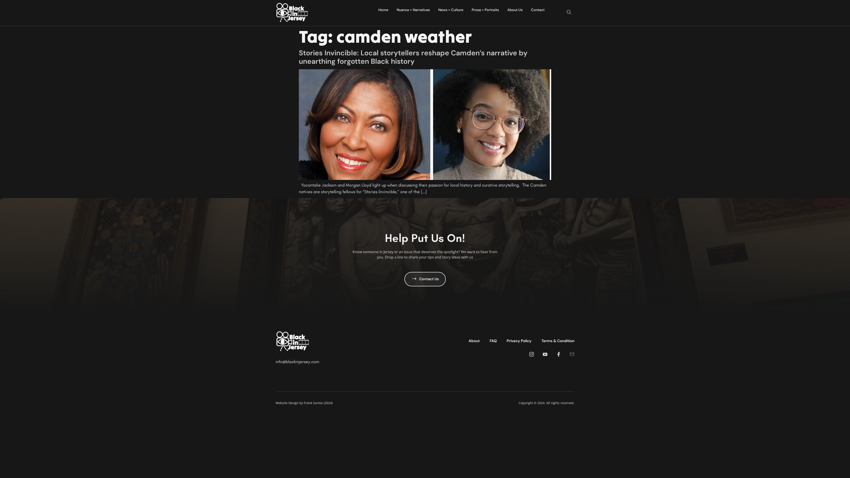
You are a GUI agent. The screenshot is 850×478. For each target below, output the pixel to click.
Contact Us (429, 278)
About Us (515, 10)
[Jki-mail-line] (572, 354)
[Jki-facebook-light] (558, 354)
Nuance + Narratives (413, 10)
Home (383, 10)
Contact (538, 10)
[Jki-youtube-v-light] (545, 354)
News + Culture (450, 10)
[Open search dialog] (568, 12)
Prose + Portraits (485, 10)
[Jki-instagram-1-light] (531, 354)
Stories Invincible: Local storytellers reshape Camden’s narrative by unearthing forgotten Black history (413, 57)
